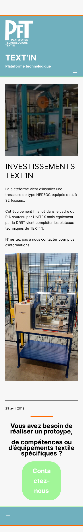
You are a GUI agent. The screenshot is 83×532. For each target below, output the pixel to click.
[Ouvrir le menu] (75, 71)
